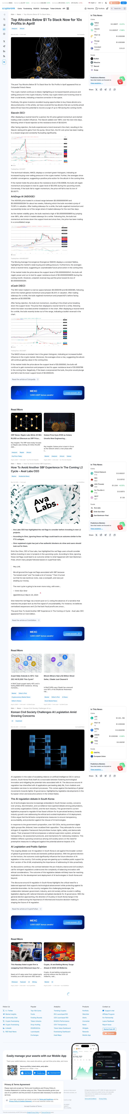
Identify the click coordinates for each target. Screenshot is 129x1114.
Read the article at (23, 379)
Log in (124, 3)
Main (12, 14)
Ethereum (15, 982)
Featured (23, 982)
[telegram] (105, 89)
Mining (34, 982)
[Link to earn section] (107, 8)
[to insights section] (68, 8)
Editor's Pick (23, 693)
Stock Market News (51, 701)
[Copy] (114, 89)
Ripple (22, 452)
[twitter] (96, 89)
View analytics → (97, 83)
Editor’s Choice (16, 701)
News (19, 14)
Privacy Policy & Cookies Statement (20, 1101)
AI (12, 721)
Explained (19, 721)
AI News (65, 697)
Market (47, 456)
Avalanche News (24, 476)
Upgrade (116, 3)
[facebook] (110, 89)
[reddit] (101, 89)
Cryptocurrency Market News (21, 697)
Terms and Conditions (46, 1099)
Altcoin (22, 28)
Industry (22, 1002)
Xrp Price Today (17, 456)
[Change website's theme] (106, 3)
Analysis (14, 28)
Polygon (14, 1002)
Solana (69, 456)
